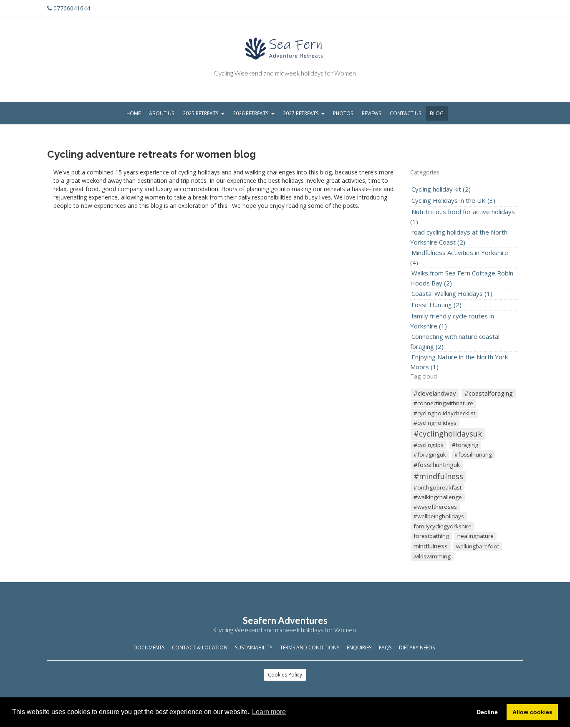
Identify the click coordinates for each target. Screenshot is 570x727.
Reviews (371, 113)
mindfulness (431, 546)
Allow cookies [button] (532, 712)
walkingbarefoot (477, 546)
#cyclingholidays (435, 423)
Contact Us (405, 113)
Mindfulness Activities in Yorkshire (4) (459, 257)
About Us (161, 113)
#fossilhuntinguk (437, 464)
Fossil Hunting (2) (436, 304)
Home (133, 113)
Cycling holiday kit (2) (441, 189)
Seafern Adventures (285, 620)
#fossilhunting (473, 454)
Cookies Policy (285, 674)
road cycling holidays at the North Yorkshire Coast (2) (458, 237)
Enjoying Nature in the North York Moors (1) (459, 362)
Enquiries (359, 647)
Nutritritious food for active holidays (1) (462, 216)
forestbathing (431, 536)
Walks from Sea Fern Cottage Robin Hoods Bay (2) (461, 278)
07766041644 (71, 8)
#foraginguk (430, 454)
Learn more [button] (269, 711)
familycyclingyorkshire (443, 526)
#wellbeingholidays (439, 516)
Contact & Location (199, 647)
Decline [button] (487, 712)
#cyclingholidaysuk (448, 434)
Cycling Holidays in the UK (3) (453, 200)
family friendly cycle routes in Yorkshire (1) (452, 321)
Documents (149, 647)
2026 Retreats (251, 113)
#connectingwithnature (443, 403)
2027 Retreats (301, 113)
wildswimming (432, 556)
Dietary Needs (417, 647)
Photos (343, 113)
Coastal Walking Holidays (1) (451, 293)
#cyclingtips (429, 445)
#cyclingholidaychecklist (444, 413)
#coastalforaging (488, 393)
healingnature (475, 536)
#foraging (465, 445)
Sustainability (253, 647)
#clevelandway (435, 393)
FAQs (385, 647)
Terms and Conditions (309, 647)
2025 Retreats (201, 113)
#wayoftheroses (435, 506)
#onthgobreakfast (438, 487)
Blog (437, 113)
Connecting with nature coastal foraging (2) (454, 341)
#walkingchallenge (438, 497)
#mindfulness (438, 476)
